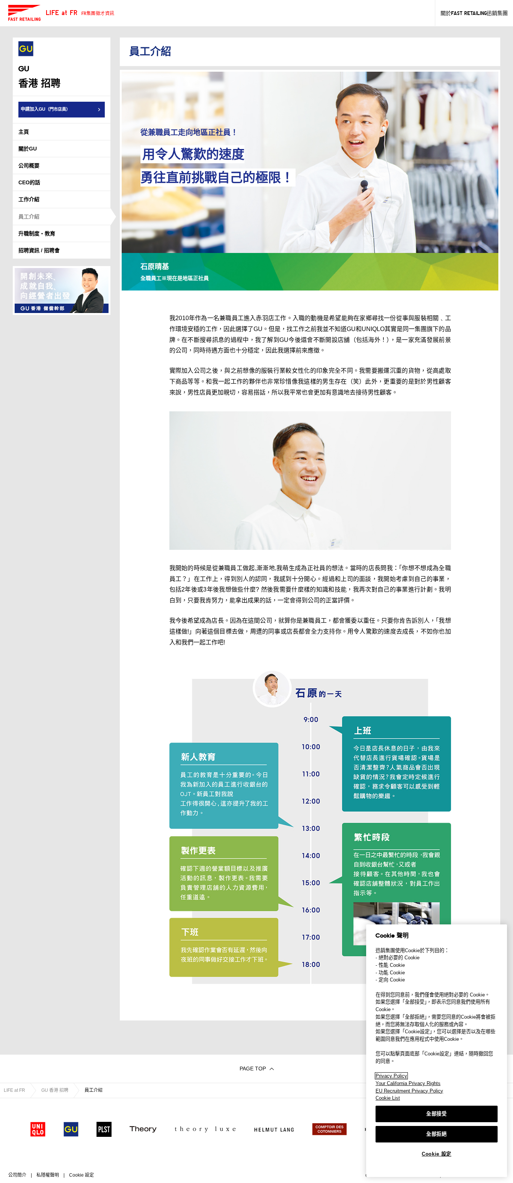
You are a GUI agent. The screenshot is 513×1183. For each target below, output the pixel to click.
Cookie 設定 (436, 1154)
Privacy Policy (391, 1076)
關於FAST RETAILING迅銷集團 (474, 13)
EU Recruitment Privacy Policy (409, 1091)
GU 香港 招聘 (54, 1090)
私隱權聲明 (47, 1175)
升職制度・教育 (36, 233)
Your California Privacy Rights (408, 1083)
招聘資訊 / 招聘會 (39, 250)
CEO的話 (29, 182)
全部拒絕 (436, 1134)
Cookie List (388, 1098)
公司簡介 (17, 1175)
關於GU (27, 149)
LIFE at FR (14, 1090)
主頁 (23, 132)
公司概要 (28, 166)
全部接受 (436, 1114)
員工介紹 (28, 217)
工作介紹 (28, 199)
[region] (436, 1050)
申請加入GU (45, 109)
